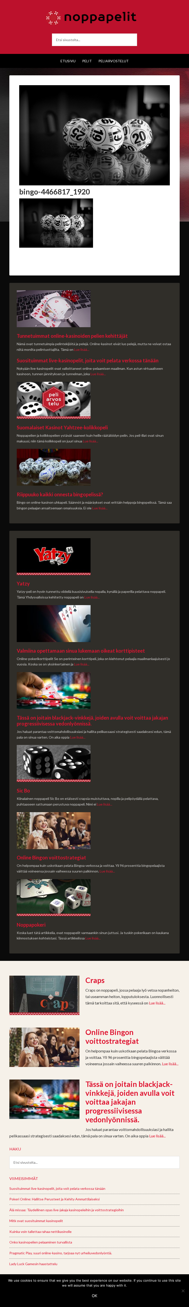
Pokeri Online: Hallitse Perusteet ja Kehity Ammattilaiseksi (54, 1199)
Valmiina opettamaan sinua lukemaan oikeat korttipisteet (81, 651)
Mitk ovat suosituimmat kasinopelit (36, 1221)
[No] (182, 1290)
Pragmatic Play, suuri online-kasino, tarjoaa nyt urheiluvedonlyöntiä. (60, 1253)
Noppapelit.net (94, 17)
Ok (94, 1295)
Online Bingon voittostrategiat (51, 857)
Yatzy (23, 583)
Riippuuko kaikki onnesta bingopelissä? (60, 494)
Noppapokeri (31, 925)
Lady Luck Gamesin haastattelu (33, 1264)
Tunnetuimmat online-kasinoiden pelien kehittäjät (72, 336)
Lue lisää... (81, 349)
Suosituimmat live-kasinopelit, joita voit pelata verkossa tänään (87, 360)
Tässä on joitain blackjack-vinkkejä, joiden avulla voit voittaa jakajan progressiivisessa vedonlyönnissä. (129, 1102)
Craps (95, 980)
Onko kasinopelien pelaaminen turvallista (40, 1242)
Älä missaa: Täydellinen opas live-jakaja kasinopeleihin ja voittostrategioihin (66, 1210)
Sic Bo (23, 790)
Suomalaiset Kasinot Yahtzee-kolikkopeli (62, 427)
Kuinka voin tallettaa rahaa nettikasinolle (40, 1231)
